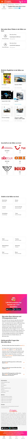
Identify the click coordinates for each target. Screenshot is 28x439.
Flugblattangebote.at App (6, 388)
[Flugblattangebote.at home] (8, 1)
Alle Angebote (3, 385)
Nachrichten (3, 392)
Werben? (2, 383)
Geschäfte (5, 4)
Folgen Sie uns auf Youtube (6, 400)
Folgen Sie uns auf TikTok (6, 402)
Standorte (17, 4)
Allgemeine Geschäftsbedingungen (17, 433)
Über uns (2, 389)
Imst (21, 345)
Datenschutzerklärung (10, 434)
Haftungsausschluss (7, 433)
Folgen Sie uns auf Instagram (6, 399)
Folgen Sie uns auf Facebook (6, 397)
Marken (2, 386)
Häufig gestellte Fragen (5, 382)
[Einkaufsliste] (22, 2)
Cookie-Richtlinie (18, 434)
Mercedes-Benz (11, 4)
